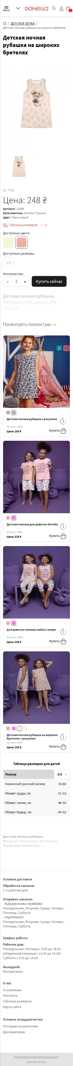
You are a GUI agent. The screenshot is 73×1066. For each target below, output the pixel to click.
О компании (12, 990)
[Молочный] (8, 242)
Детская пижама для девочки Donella (32, 524)
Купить (55, 430)
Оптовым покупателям (20, 1026)
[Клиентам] (18, 8)
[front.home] (4, 23)
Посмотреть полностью (27, 324)
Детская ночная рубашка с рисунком (32, 419)
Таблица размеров (23, 225)
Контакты (10, 995)
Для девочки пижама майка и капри (31, 629)
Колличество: (13, 273)
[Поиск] (54, 8)
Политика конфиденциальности (36, 1057)
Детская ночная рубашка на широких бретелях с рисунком (32, 736)
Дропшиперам (14, 1032)
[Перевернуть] (63, 421)
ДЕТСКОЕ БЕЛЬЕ (23, 23)
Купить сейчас (49, 281)
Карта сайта (12, 1007)
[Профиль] (61, 9)
